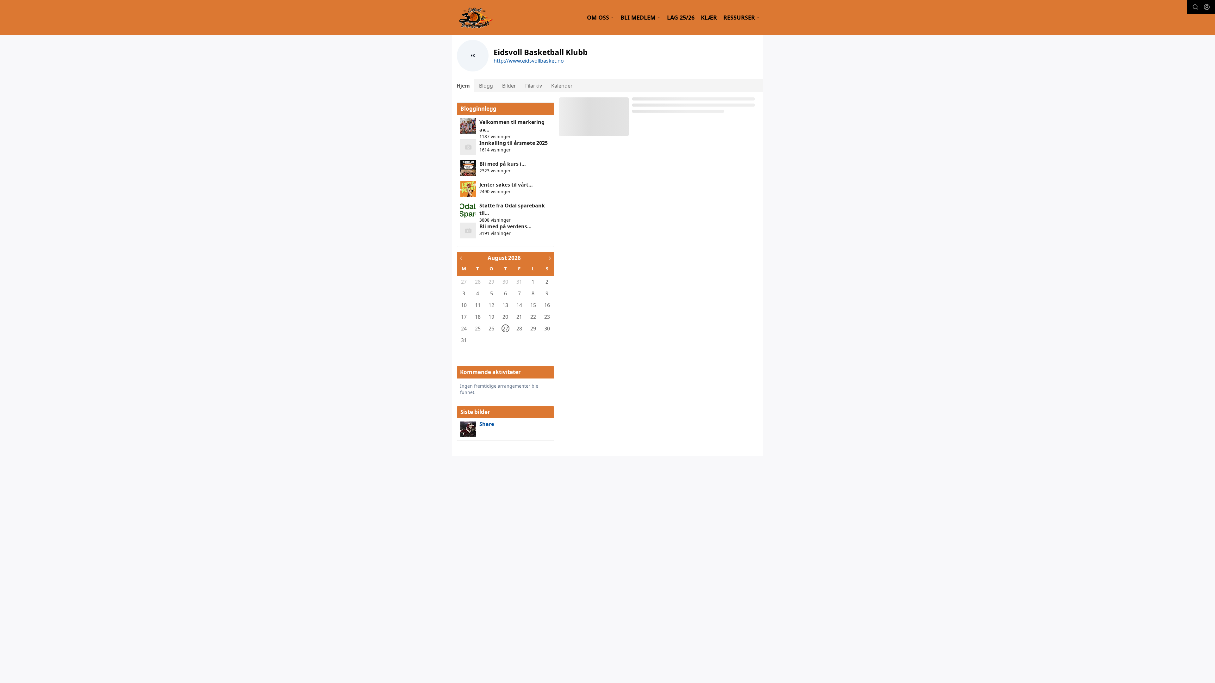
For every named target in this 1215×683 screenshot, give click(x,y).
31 (519, 281)
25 (478, 328)
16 (547, 305)
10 (464, 305)
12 (491, 305)
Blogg (486, 85)
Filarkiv (533, 85)
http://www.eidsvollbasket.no (529, 60)
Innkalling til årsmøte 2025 (513, 142)
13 (505, 305)
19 (491, 316)
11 (478, 305)
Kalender (562, 85)
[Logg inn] (1206, 7)
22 (533, 316)
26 (491, 328)
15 (533, 305)
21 (519, 316)
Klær (709, 17)
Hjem (463, 85)
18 (478, 316)
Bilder (509, 85)
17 (464, 316)
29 (491, 281)
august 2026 (504, 258)
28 (478, 281)
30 (505, 281)
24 (464, 328)
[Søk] (1195, 7)
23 (547, 316)
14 (519, 305)
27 (464, 281)
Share (486, 424)
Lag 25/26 (681, 17)
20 (505, 316)
